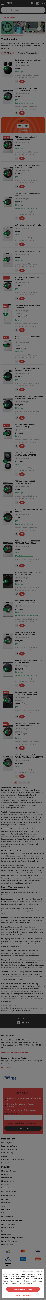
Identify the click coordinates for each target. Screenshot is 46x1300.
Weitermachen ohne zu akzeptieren (32, 1272)
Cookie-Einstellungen (23, 1295)
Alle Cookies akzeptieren (23, 1289)
